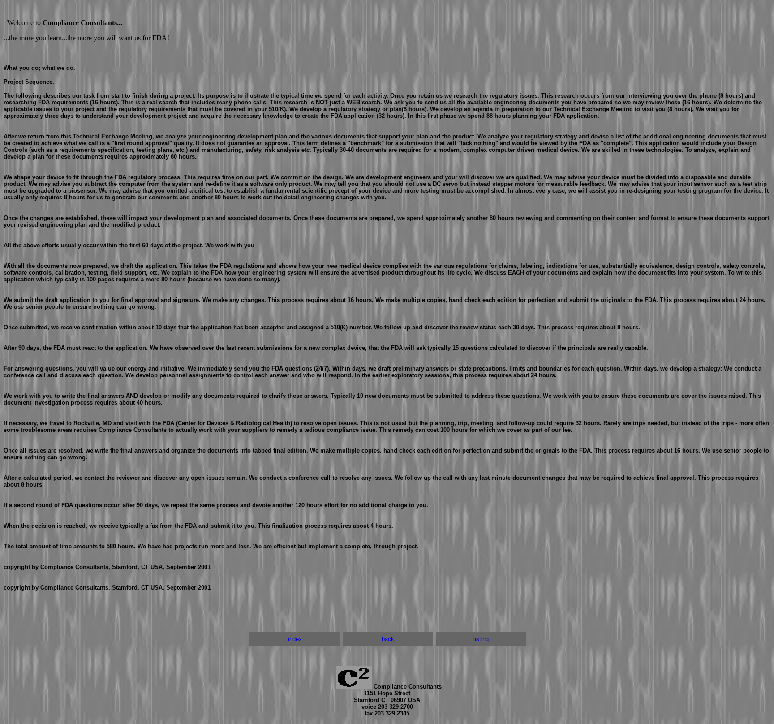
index (295, 639)
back (388, 639)
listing (481, 639)
